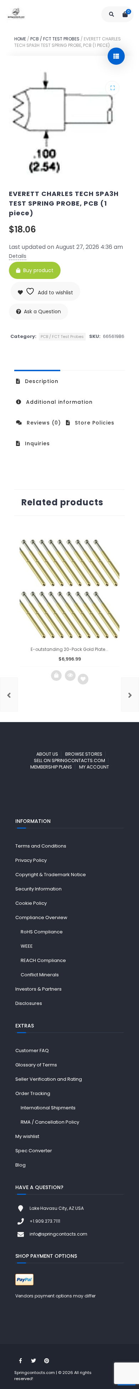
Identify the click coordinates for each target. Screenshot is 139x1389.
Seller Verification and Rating (48, 1079)
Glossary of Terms (36, 1064)
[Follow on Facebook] (20, 1361)
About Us (47, 754)
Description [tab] (40, 381)
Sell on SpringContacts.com (69, 760)
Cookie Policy (31, 903)
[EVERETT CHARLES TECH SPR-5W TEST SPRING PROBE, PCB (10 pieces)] (9, 694)
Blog (20, 1165)
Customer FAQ (32, 1050)
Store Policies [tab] (93, 422)
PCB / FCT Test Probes (54, 39)
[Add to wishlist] (83, 679)
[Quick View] (70, 675)
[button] (112, 88)
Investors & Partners (38, 989)
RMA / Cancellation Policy (50, 1122)
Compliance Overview (41, 917)
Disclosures (28, 1003)
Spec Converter (33, 1150)
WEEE (27, 946)
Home (20, 39)
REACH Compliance (43, 960)
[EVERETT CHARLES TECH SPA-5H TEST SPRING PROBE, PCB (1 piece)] (130, 694)
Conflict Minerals (40, 974)
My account (94, 767)
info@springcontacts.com (58, 1234)
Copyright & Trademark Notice (50, 874)
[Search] (111, 14)
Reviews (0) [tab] (43, 422)
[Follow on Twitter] (33, 1361)
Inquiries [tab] (36, 443)
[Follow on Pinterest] (47, 1361)
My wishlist (27, 1136)
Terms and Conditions (40, 846)
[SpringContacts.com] (16, 14)
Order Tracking (32, 1093)
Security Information (38, 888)
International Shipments (48, 1107)
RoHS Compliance (42, 931)
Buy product (38, 270)
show (116, 56)
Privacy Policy (31, 860)
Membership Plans (51, 767)
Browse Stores (83, 754)
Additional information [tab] (58, 402)
